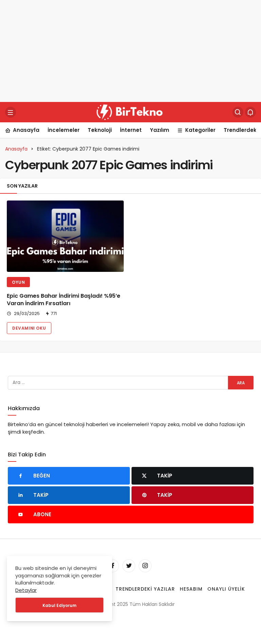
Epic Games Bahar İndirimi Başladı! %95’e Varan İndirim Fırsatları (63, 299)
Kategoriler (200, 130)
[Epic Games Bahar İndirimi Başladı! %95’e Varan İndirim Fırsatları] (65, 236)
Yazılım (159, 130)
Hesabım (191, 589)
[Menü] (10, 112)
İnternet (131, 130)
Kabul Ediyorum (59, 605)
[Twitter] (128, 565)
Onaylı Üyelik (226, 589)
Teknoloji (100, 130)
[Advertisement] (130, 51)
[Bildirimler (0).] (250, 112)
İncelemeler (64, 130)
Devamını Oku (29, 328)
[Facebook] (112, 565)
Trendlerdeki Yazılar (145, 589)
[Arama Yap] (237, 112)
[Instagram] (145, 565)
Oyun (18, 282)
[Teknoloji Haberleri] (130, 111)
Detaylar (26, 590)
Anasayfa (26, 130)
